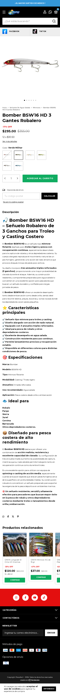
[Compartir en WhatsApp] (3, 516)
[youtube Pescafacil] (35, 597)
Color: (12, 148)
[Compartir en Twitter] (13, 516)
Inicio (4, 108)
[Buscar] (53, 21)
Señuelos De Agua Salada (20, 108)
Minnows (36, 108)
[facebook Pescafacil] (25, 597)
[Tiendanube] (30, 680)
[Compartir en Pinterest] (18, 516)
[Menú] (4, 12)
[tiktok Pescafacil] (44, 597)
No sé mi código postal (13, 202)
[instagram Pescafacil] (16, 597)
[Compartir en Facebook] (8, 516)
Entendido (49, 689)
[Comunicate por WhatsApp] (50, 12)
